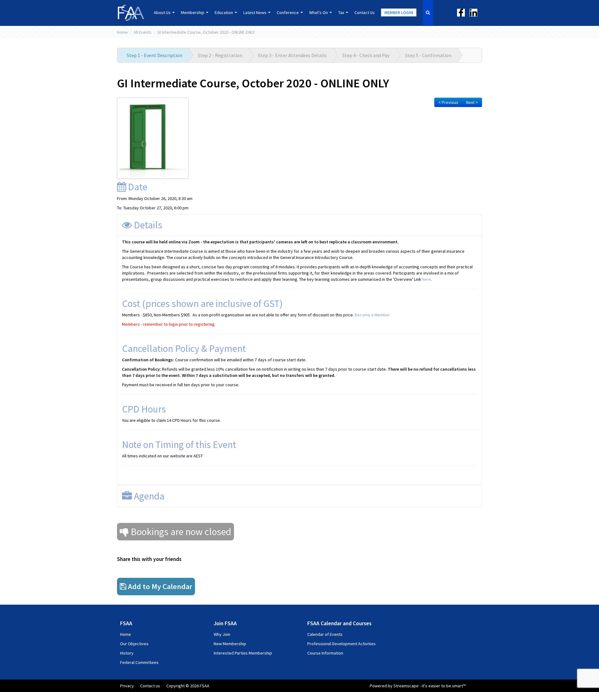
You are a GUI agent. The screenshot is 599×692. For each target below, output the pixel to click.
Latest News (255, 12)
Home (123, 32)
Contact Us (364, 12)
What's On (319, 12)
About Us (163, 12)
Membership (193, 12)
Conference (288, 12)
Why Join (222, 634)
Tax (341, 12)
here (426, 279)
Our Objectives (134, 643)
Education (224, 12)
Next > (472, 102)
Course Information (325, 653)
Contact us (150, 686)
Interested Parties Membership (243, 653)
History (127, 653)
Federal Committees (139, 662)
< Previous (448, 102)
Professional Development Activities (341, 643)
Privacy (127, 686)
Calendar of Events (325, 634)
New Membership (230, 643)
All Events (143, 32)
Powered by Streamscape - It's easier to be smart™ (418, 686)
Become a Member (372, 315)
